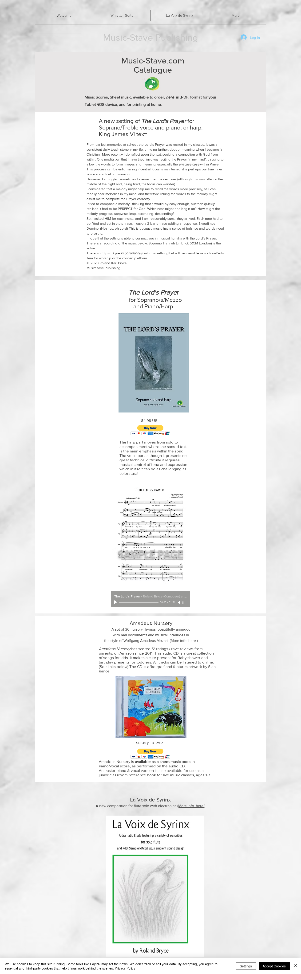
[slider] (184, 602)
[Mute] (179, 602)
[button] (150, 430)
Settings (246, 966)
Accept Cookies (274, 966)
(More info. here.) (184, 641)
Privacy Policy (125, 968)
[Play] (116, 602)
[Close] (295, 966)
